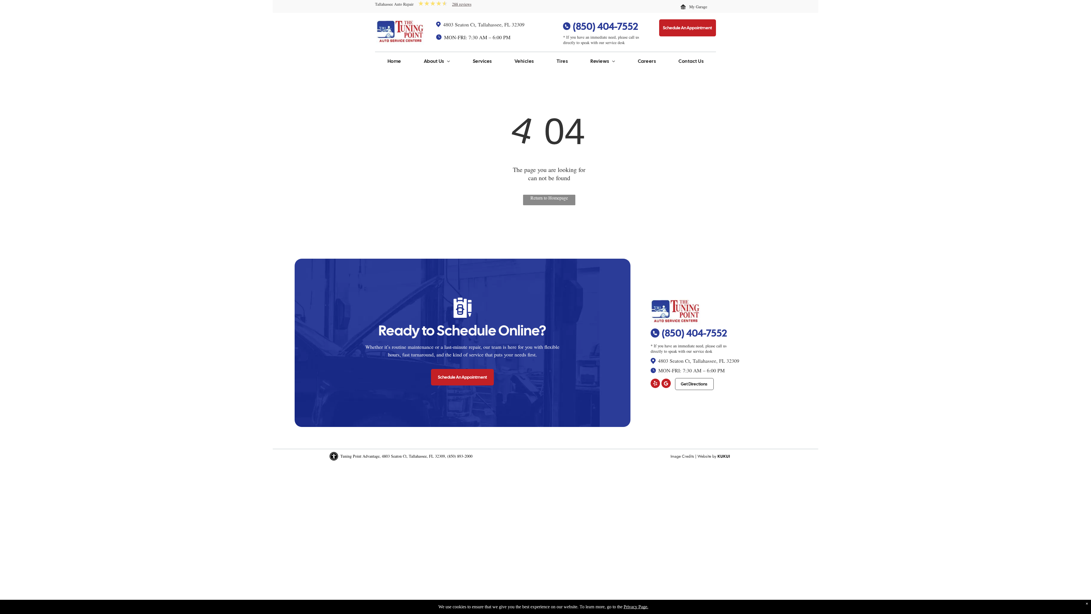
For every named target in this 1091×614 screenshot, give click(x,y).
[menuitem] (394, 62)
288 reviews (461, 4)
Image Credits (682, 456)
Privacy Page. (636, 606)
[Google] (666, 384)
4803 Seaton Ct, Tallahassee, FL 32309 (483, 24)
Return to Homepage (549, 198)
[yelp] (655, 384)
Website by (707, 456)
